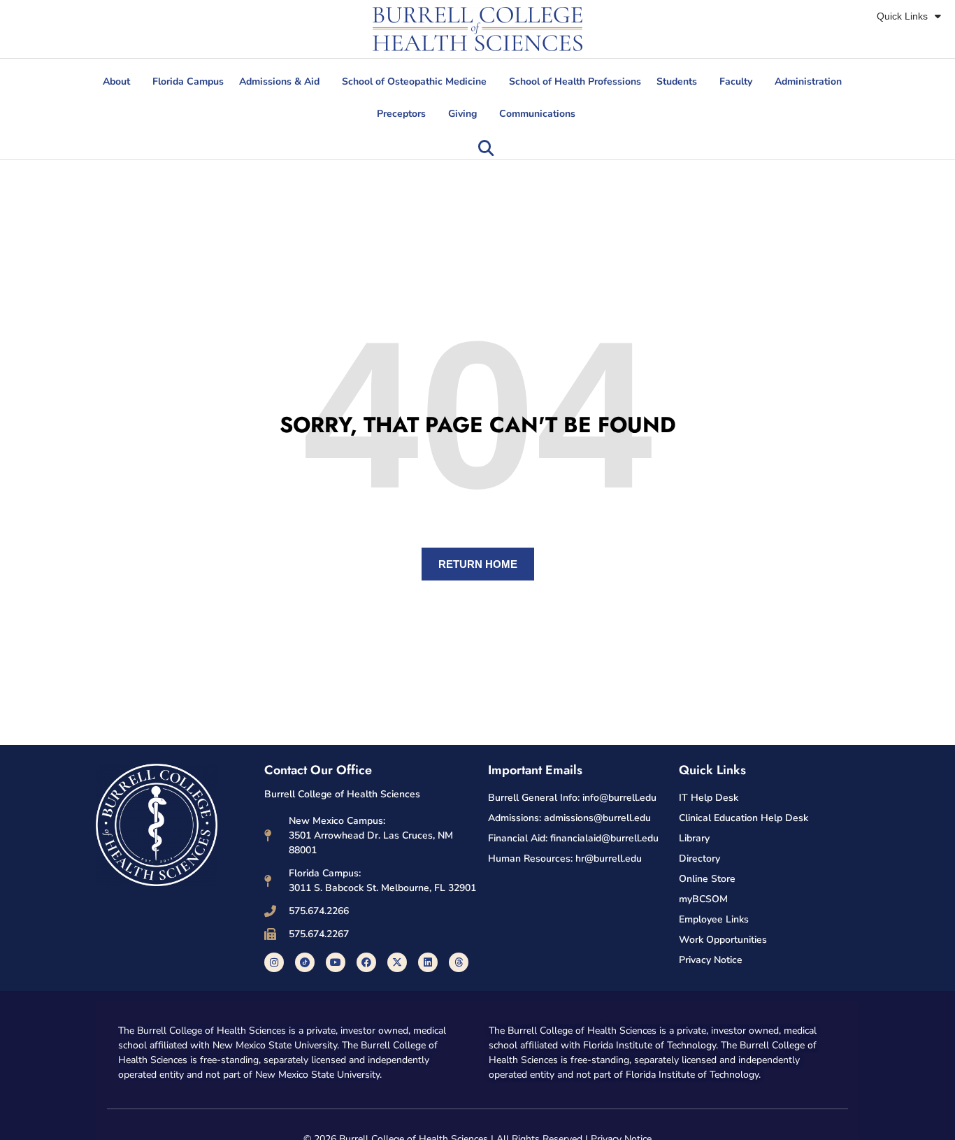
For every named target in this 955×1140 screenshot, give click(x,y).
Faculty (735, 81)
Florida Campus (188, 81)
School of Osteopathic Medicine (414, 81)
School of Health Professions (575, 81)
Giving (462, 113)
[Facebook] (366, 962)
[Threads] (458, 962)
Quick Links (902, 16)
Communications (537, 113)
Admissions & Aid (279, 81)
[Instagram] (274, 962)
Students (676, 81)
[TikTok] (305, 962)
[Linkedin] (428, 962)
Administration (808, 81)
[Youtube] (335, 962)
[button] (486, 148)
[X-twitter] (397, 962)
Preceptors (401, 113)
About (116, 81)
